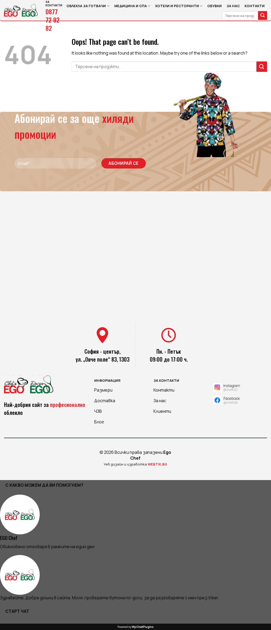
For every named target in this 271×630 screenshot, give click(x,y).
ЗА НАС (233, 5)
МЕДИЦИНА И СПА (130, 5)
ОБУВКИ (214, 5)
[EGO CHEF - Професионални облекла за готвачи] (21, 10)
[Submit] (262, 15)
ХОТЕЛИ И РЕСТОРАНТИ (177, 5)
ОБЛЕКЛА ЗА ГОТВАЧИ (86, 5)
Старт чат (17, 611)
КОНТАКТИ (255, 5)
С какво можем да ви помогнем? (44, 485)
